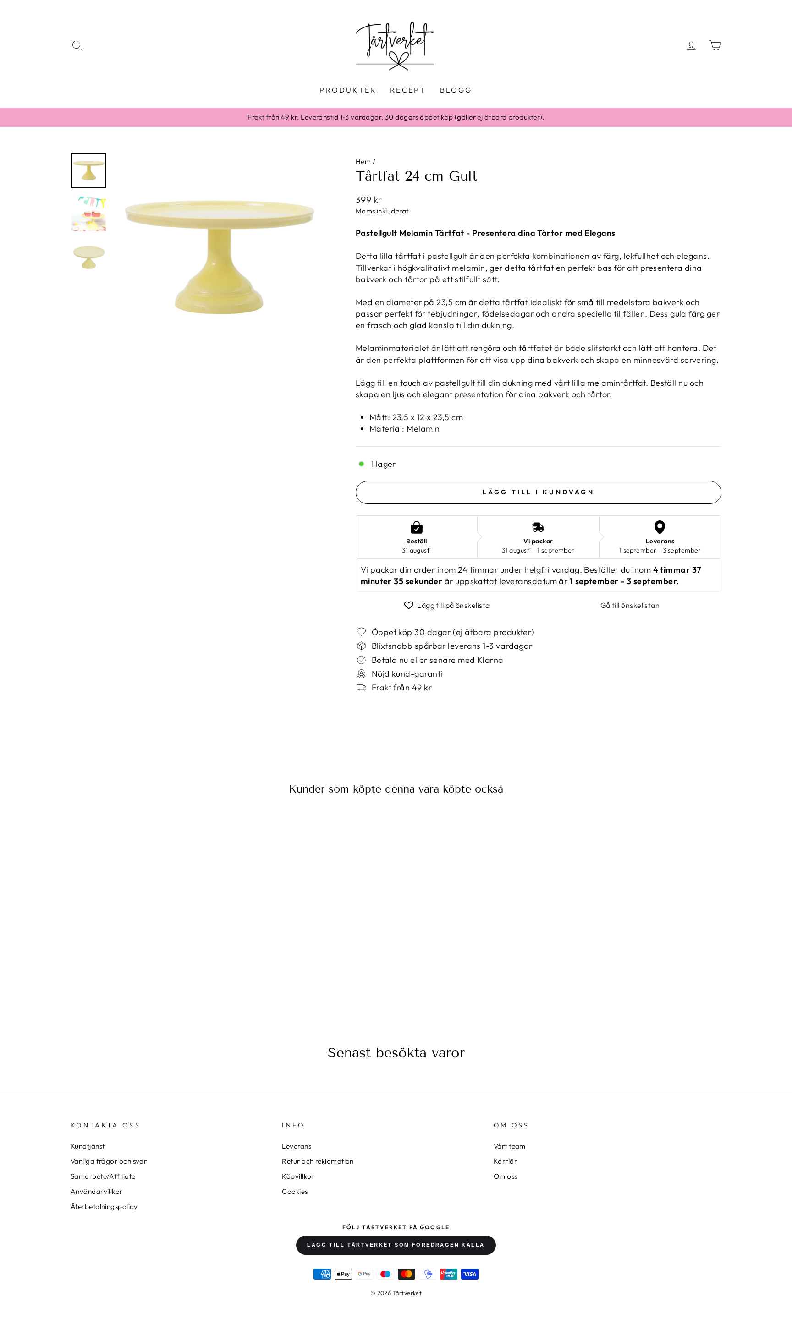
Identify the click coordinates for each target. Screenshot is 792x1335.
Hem (363, 161)
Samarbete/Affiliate (103, 1176)
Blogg (456, 89)
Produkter (347, 89)
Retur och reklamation (317, 1161)
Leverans (296, 1146)
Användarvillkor (97, 1191)
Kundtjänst (88, 1146)
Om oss (505, 1176)
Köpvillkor (298, 1176)
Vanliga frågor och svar (109, 1161)
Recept (408, 89)
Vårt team (510, 1146)
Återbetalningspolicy (104, 1206)
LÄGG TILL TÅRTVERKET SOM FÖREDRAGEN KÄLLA (395, 1244)
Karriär (505, 1161)
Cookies (295, 1191)
